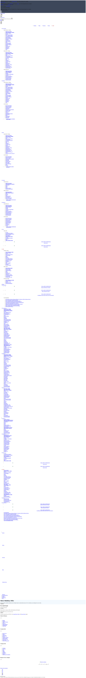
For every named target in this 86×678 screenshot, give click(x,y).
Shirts (6, 271)
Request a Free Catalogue (4, 668)
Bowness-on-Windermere (7, 500)
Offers (3, 622)
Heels (6, 187)
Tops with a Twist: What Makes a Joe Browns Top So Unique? (13, 516)
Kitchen (7, 225)
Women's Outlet (6, 470)
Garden (7, 208)
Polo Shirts (7, 58)
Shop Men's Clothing (7, 327)
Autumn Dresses (6, 374)
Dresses (7, 86)
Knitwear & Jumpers (9, 260)
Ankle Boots (6, 384)
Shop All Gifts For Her (9, 236)
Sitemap (4, 653)
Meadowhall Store (6, 499)
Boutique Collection (8, 44)
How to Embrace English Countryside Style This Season (14, 301)
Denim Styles (8, 47)
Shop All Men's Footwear (9, 192)
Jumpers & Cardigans (9, 64)
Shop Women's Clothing (7, 354)
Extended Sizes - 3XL (9, 67)
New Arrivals (4, 28)
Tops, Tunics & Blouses (9, 258)
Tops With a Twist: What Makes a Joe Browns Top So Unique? (15, 302)
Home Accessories (8, 75)
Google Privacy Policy (16, 614)
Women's (3, 80)
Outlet (53, 25)
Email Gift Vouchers (9, 106)
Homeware (3, 202)
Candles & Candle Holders (9, 74)
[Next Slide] (1, 12)
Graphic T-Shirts (8, 110)
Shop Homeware (6, 343)
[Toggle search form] (3, 20)
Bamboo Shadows (8, 222)
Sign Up (2, 612)
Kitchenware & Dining (9, 76)
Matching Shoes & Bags (9, 113)
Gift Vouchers (8, 235)
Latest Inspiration (6, 512)
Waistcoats (7, 99)
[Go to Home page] (2, 17)
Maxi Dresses (8, 111)
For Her (7, 232)
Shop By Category (8, 33)
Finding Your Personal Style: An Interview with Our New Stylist (13, 518)
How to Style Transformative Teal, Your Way (12, 303)
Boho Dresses (6, 378)
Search (1, 18)
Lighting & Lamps (8, 79)
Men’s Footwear (6, 426)
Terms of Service (23, 614)
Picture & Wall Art (8, 215)
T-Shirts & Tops (8, 56)
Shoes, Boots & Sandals (7, 472)
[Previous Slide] (1, 11)
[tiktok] (48, 664)
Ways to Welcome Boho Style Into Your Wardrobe (13, 305)
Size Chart (4, 623)
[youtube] (46, 664)
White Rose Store (6, 498)
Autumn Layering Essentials (10, 109)
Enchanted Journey (8, 221)
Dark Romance (8, 220)
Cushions (7, 210)
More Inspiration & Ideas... (9, 306)
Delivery (4, 621)
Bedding (7, 73)
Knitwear (7, 238)
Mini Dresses (7, 114)
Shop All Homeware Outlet (10, 280)
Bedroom (5, 450)
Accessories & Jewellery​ (9, 233)
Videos (4, 651)
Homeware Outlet (6, 493)
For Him (7, 237)
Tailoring (7, 60)
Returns (4, 620)
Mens (39, 25)
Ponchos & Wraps (8, 90)
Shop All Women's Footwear (10, 184)
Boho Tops (7, 117)
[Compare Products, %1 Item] (1, 20)
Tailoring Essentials (8, 270)
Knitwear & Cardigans (9, 91)
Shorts (7, 152)
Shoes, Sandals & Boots (9, 34)
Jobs (3, 649)
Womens (35, 25)
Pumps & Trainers (8, 188)
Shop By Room (6, 449)
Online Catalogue (5, 624)
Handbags (7, 39)
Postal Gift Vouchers (9, 105)
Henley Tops (7, 59)
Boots (6, 115)
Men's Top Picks (8, 158)
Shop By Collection (8, 219)
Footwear (44, 25)
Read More (2, 603)
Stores (3, 284)
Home (49, 25)
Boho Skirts (7, 108)
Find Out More (8, 6)
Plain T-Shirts (6, 413)
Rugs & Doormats (8, 77)
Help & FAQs (5, 633)
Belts (6, 239)
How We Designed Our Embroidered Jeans (12, 300)
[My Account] (1, 16)
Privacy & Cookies (5, 639)
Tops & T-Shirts (8, 269)
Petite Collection (8, 41)
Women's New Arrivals (7, 309)
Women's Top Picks (8, 107)
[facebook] (39, 664)
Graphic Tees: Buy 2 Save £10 (10, 153)
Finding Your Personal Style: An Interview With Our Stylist (14, 304)
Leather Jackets (8, 46)
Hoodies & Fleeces (8, 66)
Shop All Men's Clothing (9, 53)
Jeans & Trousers (8, 43)
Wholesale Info (5, 625)
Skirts (6, 42)
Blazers (7, 45)
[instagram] (41, 664)
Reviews (4, 636)
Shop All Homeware (9, 71)
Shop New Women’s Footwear (8, 420)
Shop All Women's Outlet (9, 252)
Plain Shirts (7, 160)
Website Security (5, 638)
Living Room (8, 224)
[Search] (12, 18)
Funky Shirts (7, 162)
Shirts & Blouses (8, 37)
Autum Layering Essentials (8, 375)
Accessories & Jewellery (9, 36)
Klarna (4, 634)
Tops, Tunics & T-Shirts (9, 35)
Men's (3, 132)
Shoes (6, 186)
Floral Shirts (7, 159)
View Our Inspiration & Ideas (8, 520)
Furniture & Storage (8, 78)
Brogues (7, 165)
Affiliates (4, 652)
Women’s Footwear (6, 419)
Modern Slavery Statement (6, 654)
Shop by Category (8, 54)
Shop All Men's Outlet (9, 268)
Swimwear (7, 101)
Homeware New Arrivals (7, 344)
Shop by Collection (6, 446)
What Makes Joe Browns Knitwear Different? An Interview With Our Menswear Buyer (18, 299)
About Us (4, 648)
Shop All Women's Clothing (10, 32)
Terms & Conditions (5, 637)
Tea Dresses (7, 112)
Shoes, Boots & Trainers (9, 55)
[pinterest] (44, 664)
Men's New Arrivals (7, 328)
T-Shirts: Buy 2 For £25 (9, 151)
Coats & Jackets (8, 40)
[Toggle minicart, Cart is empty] (1, 23)
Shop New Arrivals (9, 31)
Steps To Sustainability (6, 640)
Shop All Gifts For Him (9, 240)
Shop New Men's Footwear (8, 427)
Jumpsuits (7, 48)
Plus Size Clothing (8, 95)
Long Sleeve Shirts (8, 163)
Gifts (6, 49)
